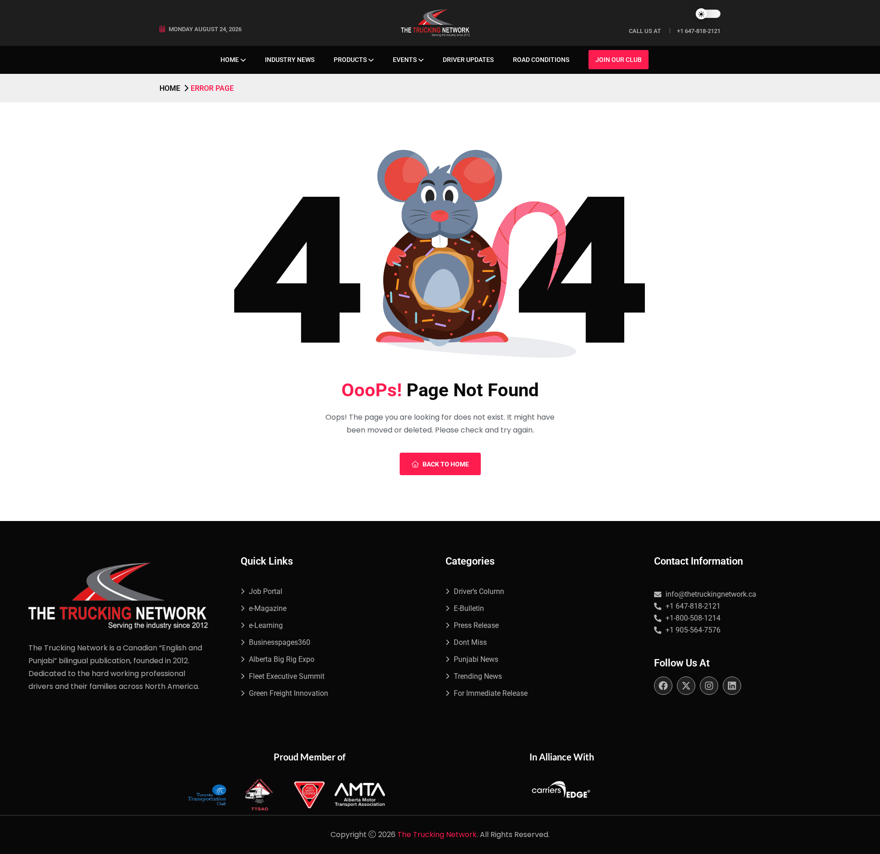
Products (350, 59)
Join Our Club (618, 59)
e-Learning (266, 625)
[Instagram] (709, 686)
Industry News (289, 59)
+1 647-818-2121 (698, 31)
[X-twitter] (686, 686)
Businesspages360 (279, 642)
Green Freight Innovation (288, 693)
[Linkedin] (732, 686)
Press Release (476, 625)
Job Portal (265, 591)
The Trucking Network (437, 834)
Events (405, 59)
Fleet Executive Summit (286, 676)
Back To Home (446, 464)
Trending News (478, 676)
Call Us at (645, 31)
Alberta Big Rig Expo (281, 659)
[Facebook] (663, 686)
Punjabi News (476, 659)
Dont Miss (470, 642)
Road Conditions (541, 59)
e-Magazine (267, 608)
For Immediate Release (491, 693)
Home (229, 59)
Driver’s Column (479, 591)
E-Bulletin (469, 608)
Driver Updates (468, 59)
